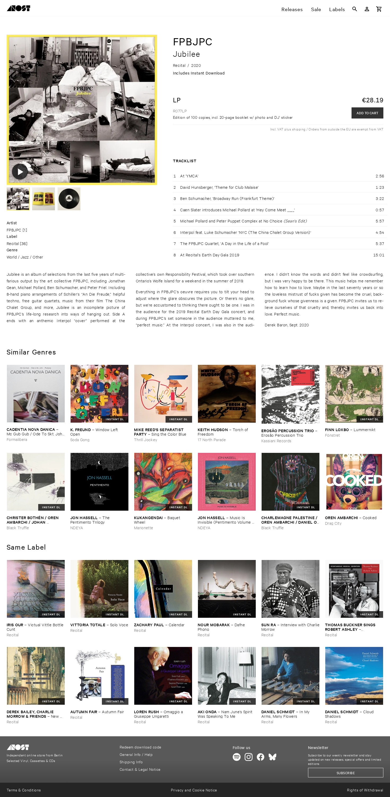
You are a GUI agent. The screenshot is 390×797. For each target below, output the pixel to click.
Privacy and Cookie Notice (194, 789)
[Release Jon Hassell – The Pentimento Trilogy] (99, 482)
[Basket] (379, 9)
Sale (316, 9)
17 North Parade (212, 439)
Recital (13, 243)
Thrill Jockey (145, 439)
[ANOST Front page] (20, 9)
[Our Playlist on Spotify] (237, 757)
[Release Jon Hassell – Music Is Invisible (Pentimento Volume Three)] (227, 482)
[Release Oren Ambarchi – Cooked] (354, 482)
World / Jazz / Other (25, 256)
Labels (337, 9)
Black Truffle (18, 527)
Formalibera (17, 439)
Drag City (333, 523)
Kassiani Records (276, 440)
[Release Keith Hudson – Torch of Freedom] (227, 394)
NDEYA (76, 527)
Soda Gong (79, 439)
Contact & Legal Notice (140, 769)
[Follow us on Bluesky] (272, 757)
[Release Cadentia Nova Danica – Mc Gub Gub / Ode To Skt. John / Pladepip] (36, 394)
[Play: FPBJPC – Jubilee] (20, 171)
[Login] (367, 9)
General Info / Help (136, 754)
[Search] (354, 9)
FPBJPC (14, 229)
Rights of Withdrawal (365, 789)
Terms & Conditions (24, 789)
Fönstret (332, 434)
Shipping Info (131, 761)
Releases (292, 9)
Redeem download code (140, 746)
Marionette (143, 527)
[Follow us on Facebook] (261, 757)
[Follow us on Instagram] (249, 757)
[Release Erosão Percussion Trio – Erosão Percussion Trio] (290, 394)
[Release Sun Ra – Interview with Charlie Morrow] (290, 589)
